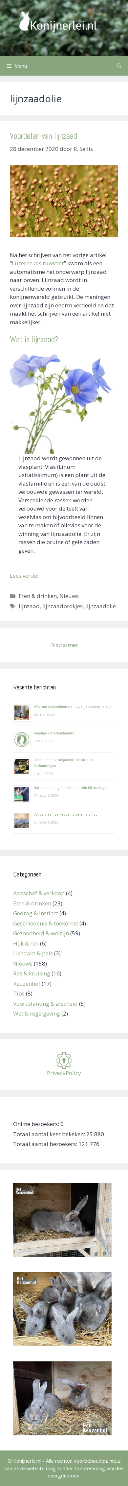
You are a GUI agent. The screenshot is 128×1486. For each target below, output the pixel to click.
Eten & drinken (38, 596)
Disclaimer (64, 645)
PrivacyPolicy (64, 1073)
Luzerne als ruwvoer (38, 263)
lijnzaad (29, 606)
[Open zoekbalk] (119, 66)
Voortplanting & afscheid (45, 1003)
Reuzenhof (26, 983)
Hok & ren (26, 943)
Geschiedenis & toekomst (45, 923)
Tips (19, 993)
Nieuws (69, 596)
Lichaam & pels (33, 953)
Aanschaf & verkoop (39, 893)
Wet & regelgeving (36, 1013)
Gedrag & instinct (35, 913)
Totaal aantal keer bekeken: (49, 1134)
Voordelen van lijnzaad (43, 136)
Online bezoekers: (36, 1124)
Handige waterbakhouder (54, 733)
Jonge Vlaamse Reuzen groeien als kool (66, 814)
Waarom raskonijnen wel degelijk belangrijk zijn (72, 706)
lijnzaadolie (100, 606)
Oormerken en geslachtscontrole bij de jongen (71, 787)
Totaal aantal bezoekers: (45, 1144)
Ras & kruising (31, 973)
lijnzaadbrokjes (62, 606)
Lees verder (24, 575)
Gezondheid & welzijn (41, 933)
